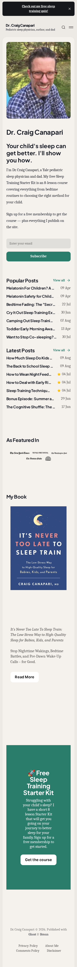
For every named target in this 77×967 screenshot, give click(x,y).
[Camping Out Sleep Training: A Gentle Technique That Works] (38, 321)
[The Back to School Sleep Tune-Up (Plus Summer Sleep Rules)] (38, 366)
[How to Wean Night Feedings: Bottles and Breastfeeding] (38, 374)
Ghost (32, 934)
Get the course (38, 860)
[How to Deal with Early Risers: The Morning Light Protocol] (38, 382)
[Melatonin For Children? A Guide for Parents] (38, 288)
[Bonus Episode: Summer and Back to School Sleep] (38, 399)
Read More (24, 677)
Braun (44, 934)
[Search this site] (63, 27)
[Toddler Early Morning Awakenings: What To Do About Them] (38, 329)
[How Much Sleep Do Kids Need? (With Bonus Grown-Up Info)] (38, 358)
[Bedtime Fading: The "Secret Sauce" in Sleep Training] (38, 304)
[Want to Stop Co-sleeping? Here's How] (38, 337)
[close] (69, 9)
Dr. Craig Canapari (20, 25)
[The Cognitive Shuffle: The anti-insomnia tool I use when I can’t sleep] (38, 407)
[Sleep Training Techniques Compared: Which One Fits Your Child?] (38, 391)
